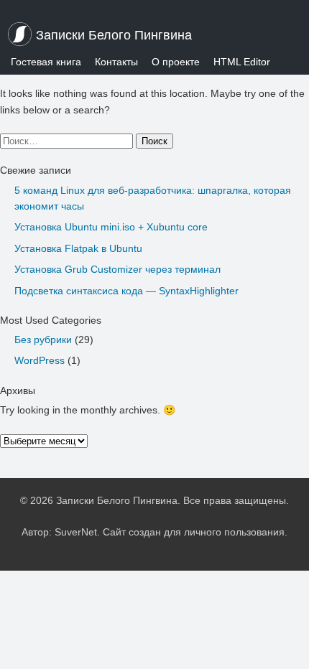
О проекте (176, 61)
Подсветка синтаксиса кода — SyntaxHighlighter (126, 290)
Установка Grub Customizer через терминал (117, 269)
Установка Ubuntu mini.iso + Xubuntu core (111, 227)
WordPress (39, 360)
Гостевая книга (46, 61)
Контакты (116, 61)
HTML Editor (241, 61)
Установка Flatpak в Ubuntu (78, 248)
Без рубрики (43, 339)
